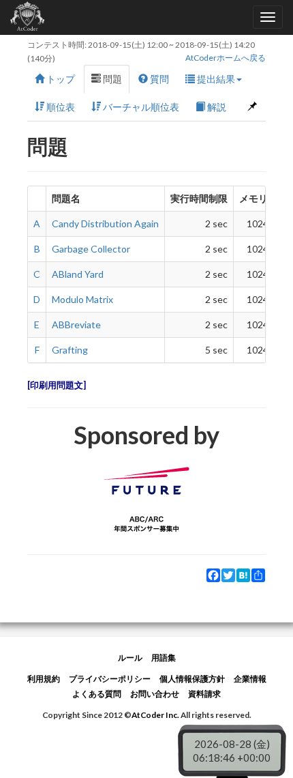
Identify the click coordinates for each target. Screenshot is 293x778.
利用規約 (43, 679)
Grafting (70, 350)
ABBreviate (76, 324)
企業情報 (250, 679)
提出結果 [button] (215, 79)
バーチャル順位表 (140, 107)
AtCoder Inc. (155, 715)
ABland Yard (78, 274)
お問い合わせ (154, 694)
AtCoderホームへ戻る (225, 58)
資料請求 (204, 694)
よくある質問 (96, 694)
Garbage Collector (91, 249)
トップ (59, 79)
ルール (130, 657)
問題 (111, 79)
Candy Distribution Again (105, 223)
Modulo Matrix (82, 299)
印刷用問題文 (56, 385)
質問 (158, 79)
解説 (215, 107)
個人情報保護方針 (192, 679)
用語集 (163, 657)
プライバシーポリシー (110, 679)
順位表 (59, 107)
